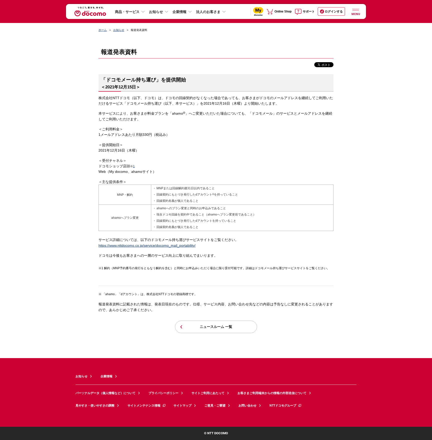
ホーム (102, 29)
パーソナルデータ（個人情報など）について (106, 393)
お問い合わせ (247, 405)
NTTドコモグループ (283, 405)
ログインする (334, 11)
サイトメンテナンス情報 (144, 405)
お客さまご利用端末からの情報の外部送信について (272, 393)
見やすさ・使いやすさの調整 (95, 405)
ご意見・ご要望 (215, 405)
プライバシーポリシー (163, 393)
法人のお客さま (208, 12)
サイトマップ (183, 405)
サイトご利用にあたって (208, 393)
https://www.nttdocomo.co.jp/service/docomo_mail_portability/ (147, 245)
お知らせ (156, 12)
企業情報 (179, 12)
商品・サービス (127, 12)
